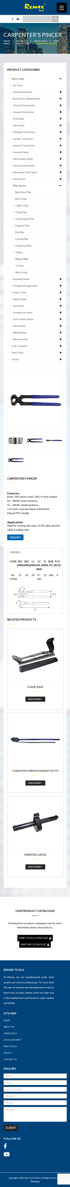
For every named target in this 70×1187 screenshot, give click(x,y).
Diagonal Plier (22, 225)
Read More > (35, 699)
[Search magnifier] (55, 19)
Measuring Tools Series (25, 172)
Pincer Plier (22, 259)
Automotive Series (22, 92)
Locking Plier (21, 239)
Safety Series (19, 299)
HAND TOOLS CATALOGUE (34, 937)
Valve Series (19, 325)
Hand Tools (17, 78)
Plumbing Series (21, 279)
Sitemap (35, 1181)
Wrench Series (20, 339)
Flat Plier (19, 232)
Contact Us (10, 1059)
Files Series (18, 125)
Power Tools (19, 292)
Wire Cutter (21, 272)
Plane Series (19, 178)
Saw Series (18, 305)
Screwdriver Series (22, 312)
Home (7, 1020)
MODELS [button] (15, 552)
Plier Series (19, 185)
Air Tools (17, 85)
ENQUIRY (15, 537)
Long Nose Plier (23, 245)
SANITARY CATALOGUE (34, 944)
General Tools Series (23, 145)
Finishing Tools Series (24, 132)
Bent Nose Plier (23, 192)
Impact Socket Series (24, 165)
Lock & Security (19, 346)
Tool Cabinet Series (23, 319)
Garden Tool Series (23, 138)
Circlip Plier (21, 212)
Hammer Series (21, 152)
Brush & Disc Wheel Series (26, 98)
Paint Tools (17, 352)
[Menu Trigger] (62, 8)
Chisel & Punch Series (24, 105)
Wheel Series (19, 332)
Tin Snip (19, 265)
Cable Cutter (22, 205)
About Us (9, 1026)
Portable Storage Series (25, 285)
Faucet (14, 359)
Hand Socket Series (23, 158)
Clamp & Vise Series (23, 112)
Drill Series (18, 118)
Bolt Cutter (21, 198)
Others (19, 252)
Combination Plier (24, 218)
